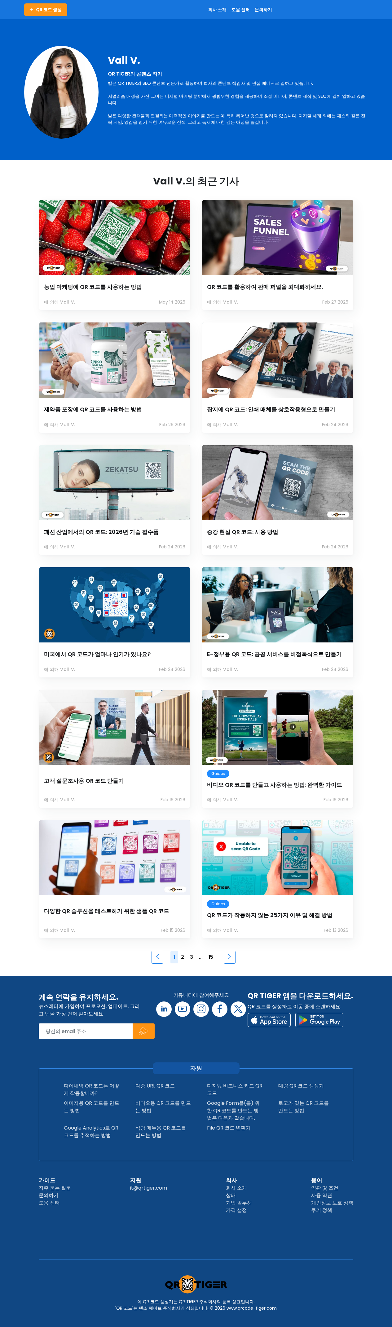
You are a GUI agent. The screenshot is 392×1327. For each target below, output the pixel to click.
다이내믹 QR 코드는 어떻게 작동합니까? (91, 1089)
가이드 (47, 1180)
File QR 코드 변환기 (229, 1127)
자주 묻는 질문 (55, 1187)
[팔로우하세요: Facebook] (219, 1009)
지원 (135, 1180)
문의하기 (49, 1195)
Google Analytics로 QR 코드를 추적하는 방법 (91, 1131)
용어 (316, 1180)
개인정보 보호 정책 (332, 1202)
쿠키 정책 (321, 1210)
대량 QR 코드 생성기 (301, 1085)
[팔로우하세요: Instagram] (201, 1009)
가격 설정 (236, 1210)
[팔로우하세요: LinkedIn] (164, 1009)
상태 (231, 1195)
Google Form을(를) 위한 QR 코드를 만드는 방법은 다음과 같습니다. (233, 1111)
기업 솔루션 (239, 1202)
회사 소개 (236, 1187)
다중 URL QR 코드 (155, 1085)
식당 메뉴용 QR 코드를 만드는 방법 (160, 1131)
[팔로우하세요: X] (238, 1009)
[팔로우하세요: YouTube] (182, 1009)
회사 (231, 1180)
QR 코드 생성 (49, 9)
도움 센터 (49, 1202)
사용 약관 (321, 1195)
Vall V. (124, 60)
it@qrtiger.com (148, 1187)
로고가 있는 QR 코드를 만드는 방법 (303, 1107)
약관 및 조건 (324, 1187)
